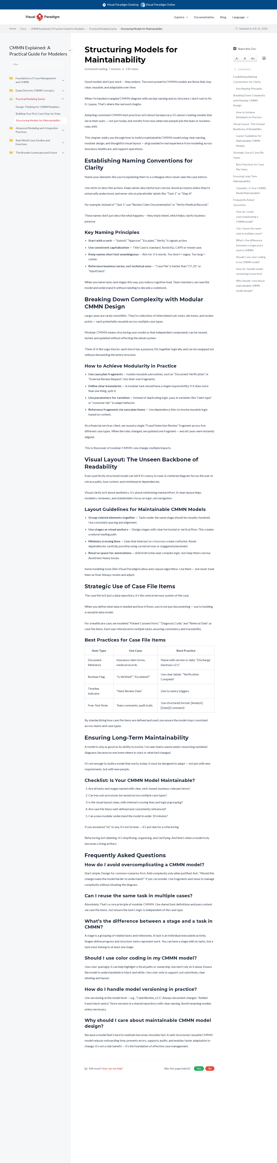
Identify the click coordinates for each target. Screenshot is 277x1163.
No (210, 1068)
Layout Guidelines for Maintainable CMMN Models (248, 140)
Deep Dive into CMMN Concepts (35, 90)
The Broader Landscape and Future (36, 152)
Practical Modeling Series (30, 98)
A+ (253, 58)
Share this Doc (247, 48)
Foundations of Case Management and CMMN (36, 80)
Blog (223, 17)
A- (237, 58)
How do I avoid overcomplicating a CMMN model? (247, 216)
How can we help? (112, 1068)
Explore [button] (179, 17)
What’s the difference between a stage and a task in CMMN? (249, 245)
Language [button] (238, 17)
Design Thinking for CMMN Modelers (38, 106)
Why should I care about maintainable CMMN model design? (250, 285)
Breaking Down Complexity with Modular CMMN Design (249, 100)
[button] (186, 17)
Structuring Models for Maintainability (38, 120)
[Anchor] (211, 164)
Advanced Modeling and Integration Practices (37, 129)
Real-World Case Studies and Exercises (33, 142)
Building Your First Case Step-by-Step (38, 113)
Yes (199, 1068)
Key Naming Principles (249, 88)
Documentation (204, 17)
